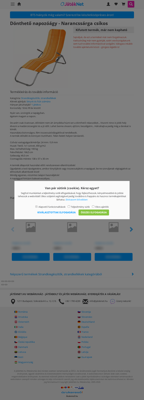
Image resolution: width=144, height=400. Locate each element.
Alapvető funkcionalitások (52, 207)
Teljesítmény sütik (80, 207)
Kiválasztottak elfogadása (56, 212)
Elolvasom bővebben (77, 199)
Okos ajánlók (102, 207)
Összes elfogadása (94, 212)
